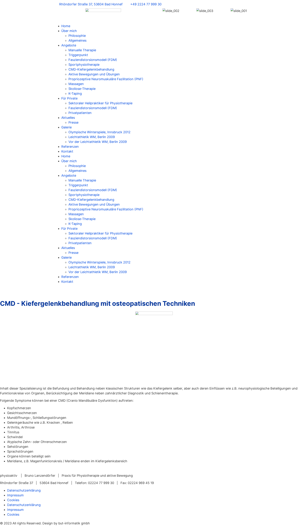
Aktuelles (68, 117)
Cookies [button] (13, 500)
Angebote (68, 45)
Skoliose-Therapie (82, 89)
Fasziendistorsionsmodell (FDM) (92, 60)
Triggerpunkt (78, 55)
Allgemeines (77, 40)
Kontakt (67, 151)
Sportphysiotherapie (83, 64)
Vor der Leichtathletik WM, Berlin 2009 (97, 142)
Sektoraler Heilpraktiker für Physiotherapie (100, 103)
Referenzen (70, 146)
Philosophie (77, 36)
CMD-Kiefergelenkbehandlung (91, 69)
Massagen (76, 84)
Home (65, 26)
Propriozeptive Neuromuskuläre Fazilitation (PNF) (105, 79)
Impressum (15, 495)
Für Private (69, 98)
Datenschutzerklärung (24, 490)
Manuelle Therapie (82, 50)
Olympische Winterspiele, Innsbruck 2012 (99, 132)
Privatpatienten (80, 113)
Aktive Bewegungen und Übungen (94, 74)
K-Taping (75, 93)
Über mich (69, 31)
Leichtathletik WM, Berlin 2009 (91, 137)
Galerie (66, 127)
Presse (73, 122)
